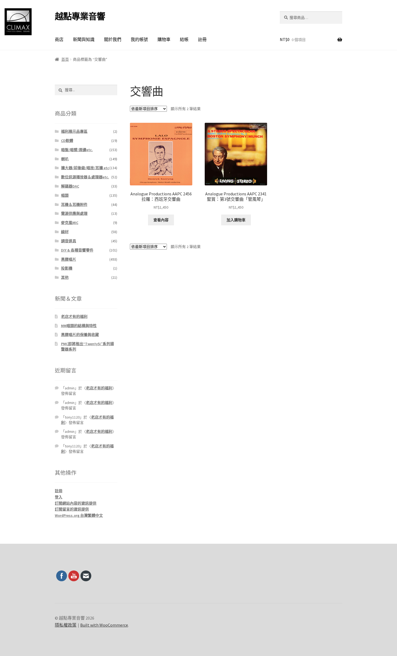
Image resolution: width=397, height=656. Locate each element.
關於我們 (112, 39)
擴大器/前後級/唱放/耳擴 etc (85, 167)
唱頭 (65, 195)
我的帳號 (139, 39)
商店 (59, 39)
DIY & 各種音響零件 (77, 250)
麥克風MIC (69, 222)
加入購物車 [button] (236, 219)
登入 (58, 497)
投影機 (66, 268)
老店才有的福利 (74, 316)
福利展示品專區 (74, 131)
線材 (65, 231)
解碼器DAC (70, 186)
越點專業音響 (80, 16)
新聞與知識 (84, 39)
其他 (65, 277)
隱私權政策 (65, 625)
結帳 (184, 39)
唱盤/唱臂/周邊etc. (77, 149)
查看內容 (161, 219)
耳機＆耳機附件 (74, 204)
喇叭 (65, 159)
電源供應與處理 (74, 213)
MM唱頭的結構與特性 (79, 325)
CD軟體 (67, 140)
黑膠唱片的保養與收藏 (80, 334)
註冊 (202, 39)
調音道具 (68, 241)
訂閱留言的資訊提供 (72, 509)
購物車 (163, 39)
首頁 (65, 59)
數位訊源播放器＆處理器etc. (85, 177)
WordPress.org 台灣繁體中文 (79, 515)
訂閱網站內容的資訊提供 (75, 503)
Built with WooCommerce (104, 625)
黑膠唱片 (68, 259)
